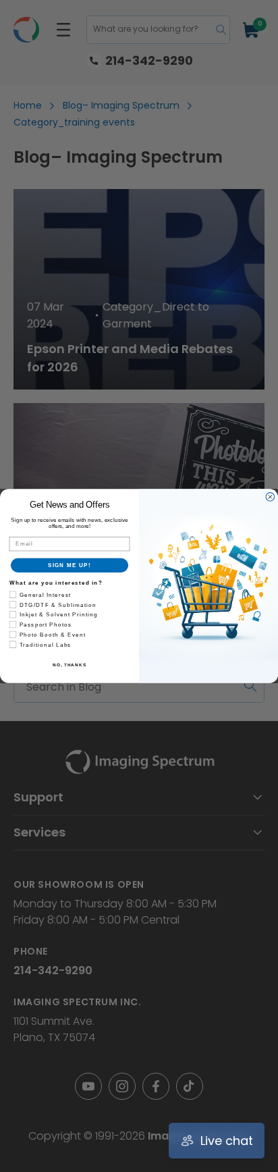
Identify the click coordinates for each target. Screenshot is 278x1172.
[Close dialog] (270, 497)
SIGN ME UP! (69, 565)
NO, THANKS (69, 665)
